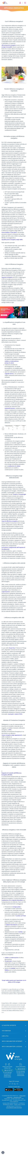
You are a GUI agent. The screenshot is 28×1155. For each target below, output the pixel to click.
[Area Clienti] (20, 2)
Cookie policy (10, 1137)
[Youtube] (17, 1123)
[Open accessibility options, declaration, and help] (3, 1152)
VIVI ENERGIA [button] (6, 1070)
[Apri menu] (25, 3)
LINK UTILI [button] (5, 1076)
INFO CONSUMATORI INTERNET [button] (11, 1081)
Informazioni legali (17, 1137)
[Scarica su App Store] (9, 1129)
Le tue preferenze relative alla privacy (14, 1147)
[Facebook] (10, 1123)
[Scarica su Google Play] (18, 1129)
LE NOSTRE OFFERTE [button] (8, 1065)
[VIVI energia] (5, 3)
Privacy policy (22, 1135)
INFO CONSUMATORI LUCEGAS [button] (11, 1086)
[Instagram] (12, 1123)
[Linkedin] (15, 1123)
